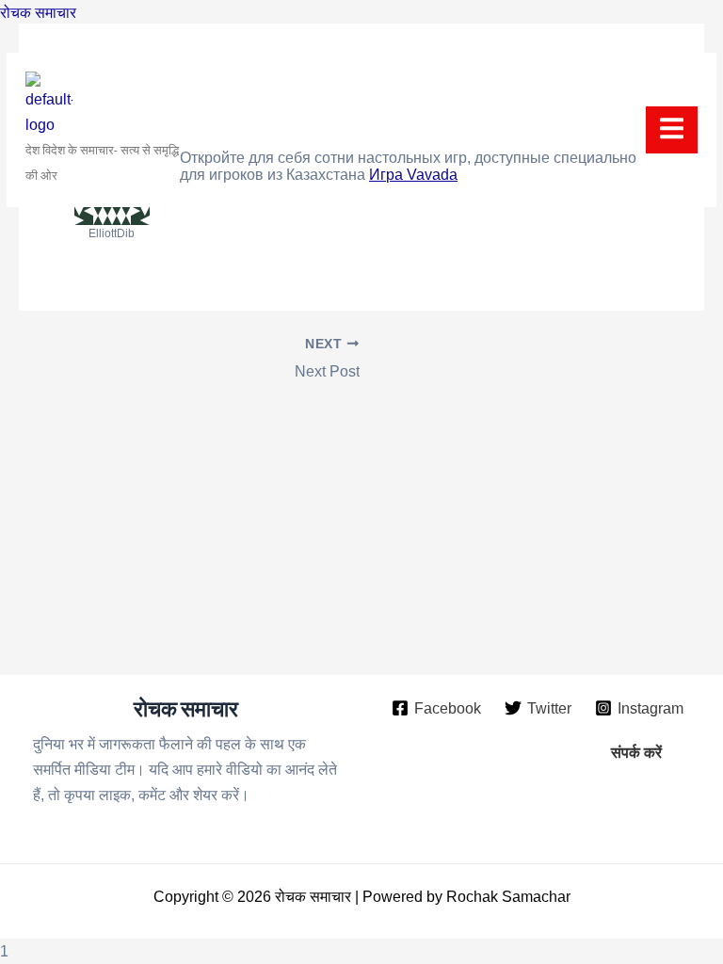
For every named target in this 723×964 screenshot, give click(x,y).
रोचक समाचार (38, 12)
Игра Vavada (413, 175)
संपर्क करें (636, 752)
